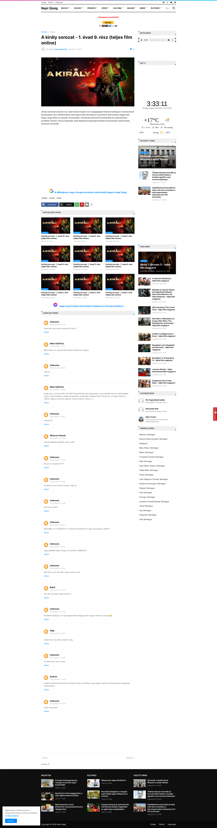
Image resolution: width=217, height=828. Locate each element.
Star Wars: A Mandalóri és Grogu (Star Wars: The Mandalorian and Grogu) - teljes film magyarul (163, 322)
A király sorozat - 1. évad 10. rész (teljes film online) (55, 237)
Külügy (78, 8)
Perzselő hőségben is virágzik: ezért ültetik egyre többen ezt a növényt (114, 793)
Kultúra (117, 8)
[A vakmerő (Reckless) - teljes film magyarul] (144, 281)
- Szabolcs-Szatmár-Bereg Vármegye (153, 501)
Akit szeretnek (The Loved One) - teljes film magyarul (163, 308)
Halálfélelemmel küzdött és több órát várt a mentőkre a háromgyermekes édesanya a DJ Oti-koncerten (163, 192)
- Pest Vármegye (145, 492)
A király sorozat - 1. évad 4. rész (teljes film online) (118, 265)
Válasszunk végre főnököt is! (113, 780)
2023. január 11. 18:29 (57, 481)
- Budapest (142, 443)
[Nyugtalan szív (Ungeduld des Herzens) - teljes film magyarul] (144, 348)
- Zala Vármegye (145, 519)
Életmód (155, 8)
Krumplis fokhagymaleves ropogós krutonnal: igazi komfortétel (66, 782)
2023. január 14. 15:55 (57, 704)
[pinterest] (175, 2)
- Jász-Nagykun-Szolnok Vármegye (153, 479)
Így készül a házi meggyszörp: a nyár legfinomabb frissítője (68, 794)
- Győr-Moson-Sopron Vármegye (151, 466)
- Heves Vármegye (145, 475)
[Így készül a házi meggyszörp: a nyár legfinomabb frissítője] (47, 796)
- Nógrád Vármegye (146, 488)
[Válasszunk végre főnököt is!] (93, 783)
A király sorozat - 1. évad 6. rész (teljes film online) (54, 265)
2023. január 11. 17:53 (57, 438)
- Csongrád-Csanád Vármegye (150, 457)
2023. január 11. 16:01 (57, 417)
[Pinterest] (82, 204)
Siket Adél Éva (57, 343)
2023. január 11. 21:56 (57, 633)
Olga (52, 630)
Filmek (59, 198)
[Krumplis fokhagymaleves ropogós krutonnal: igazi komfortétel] (47, 783)
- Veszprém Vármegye (147, 515)
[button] (168, 8)
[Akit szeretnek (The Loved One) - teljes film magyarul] (144, 310)
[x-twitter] (167, 2)
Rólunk (50, 2)
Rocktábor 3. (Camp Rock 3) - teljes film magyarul (163, 359)
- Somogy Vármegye (146, 497)
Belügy (64, 8)
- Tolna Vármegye (145, 506)
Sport (105, 8)
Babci (52, 587)
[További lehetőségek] (92, 204)
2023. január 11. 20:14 (57, 590)
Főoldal (44, 32)
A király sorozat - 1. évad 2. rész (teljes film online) (86, 293)
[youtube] (171, 2)
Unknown (54, 322)
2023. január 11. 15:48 (57, 390)
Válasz (46, 332)
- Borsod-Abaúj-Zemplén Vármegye (152, 439)
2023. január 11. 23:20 (57, 658)
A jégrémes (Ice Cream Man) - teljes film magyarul (163, 382)
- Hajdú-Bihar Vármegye (148, 470)
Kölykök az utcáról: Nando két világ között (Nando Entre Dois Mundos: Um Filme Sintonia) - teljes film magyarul (163, 294)
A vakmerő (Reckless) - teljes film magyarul (162, 279)
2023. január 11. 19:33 (57, 547)
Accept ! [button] (11, 821)
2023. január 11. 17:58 (57, 460)
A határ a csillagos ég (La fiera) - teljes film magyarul (163, 335)
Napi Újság (49, 8)
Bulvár (130, 8)
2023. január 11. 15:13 (57, 346)
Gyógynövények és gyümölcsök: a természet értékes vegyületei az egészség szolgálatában (115, 806)
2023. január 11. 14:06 (57, 325)
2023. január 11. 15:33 (57, 368)
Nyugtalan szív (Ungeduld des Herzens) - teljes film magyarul (163, 347)
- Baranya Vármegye (146, 434)
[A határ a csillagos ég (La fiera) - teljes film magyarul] (144, 337)
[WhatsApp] (77, 204)
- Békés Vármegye (145, 452)
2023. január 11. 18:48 (57, 503)
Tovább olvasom (12, 815)
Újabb (45, 758)
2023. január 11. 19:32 (57, 525)
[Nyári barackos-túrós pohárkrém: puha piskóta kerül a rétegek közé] (47, 807)
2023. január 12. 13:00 (58, 679)
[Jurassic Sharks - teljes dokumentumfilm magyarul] (144, 372)
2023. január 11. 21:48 (57, 612)
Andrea (53, 676)
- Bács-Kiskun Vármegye (148, 448)
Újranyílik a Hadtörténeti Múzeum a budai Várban (157, 781)
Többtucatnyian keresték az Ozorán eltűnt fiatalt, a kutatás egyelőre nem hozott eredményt (164, 176)
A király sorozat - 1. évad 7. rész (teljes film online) (118, 237)
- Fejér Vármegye (145, 461)
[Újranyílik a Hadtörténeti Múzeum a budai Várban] (139, 783)
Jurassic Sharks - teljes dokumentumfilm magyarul (164, 370)
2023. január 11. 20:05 (57, 568)
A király (52, 32)
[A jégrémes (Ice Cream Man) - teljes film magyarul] (144, 384)
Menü (142, 8)
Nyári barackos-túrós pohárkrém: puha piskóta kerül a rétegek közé (69, 806)
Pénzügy (91, 8)
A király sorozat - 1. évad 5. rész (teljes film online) (86, 265)
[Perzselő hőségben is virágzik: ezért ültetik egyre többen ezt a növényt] (93, 794)
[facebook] (163, 2)
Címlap (43, 2)
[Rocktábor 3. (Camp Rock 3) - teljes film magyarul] (144, 361)
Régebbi (129, 758)
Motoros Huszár (58, 435)
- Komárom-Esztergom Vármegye (152, 483)
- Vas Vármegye (144, 510)
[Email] (87, 204)
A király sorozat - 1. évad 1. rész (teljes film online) (118, 293)
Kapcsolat (59, 2)
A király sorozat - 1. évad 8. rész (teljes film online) (86, 237)
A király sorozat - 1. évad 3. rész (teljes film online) (54, 293)
